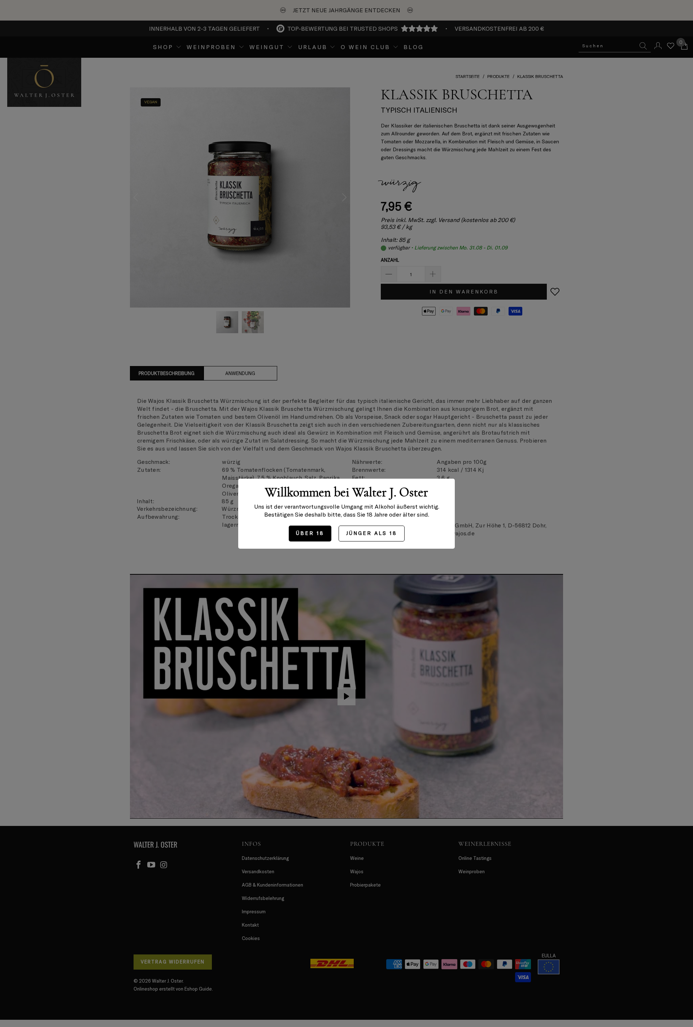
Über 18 (310, 533)
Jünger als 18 (371, 533)
